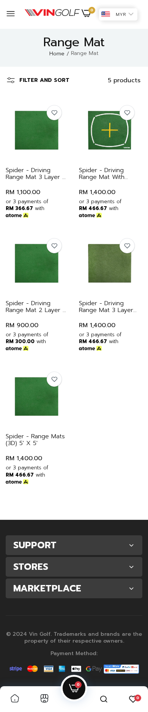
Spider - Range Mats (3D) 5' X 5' (35, 440)
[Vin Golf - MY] (52, 14)
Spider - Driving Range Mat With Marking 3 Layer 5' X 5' (108, 173)
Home (57, 54)
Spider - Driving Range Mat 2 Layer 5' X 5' (36, 307)
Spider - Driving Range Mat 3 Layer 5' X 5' (36, 173)
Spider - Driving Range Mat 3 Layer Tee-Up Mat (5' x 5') (108, 307)
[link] (54, 112)
